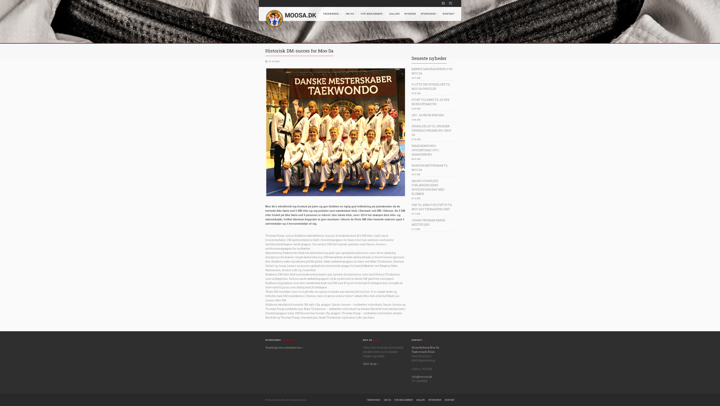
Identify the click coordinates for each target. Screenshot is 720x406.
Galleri (394, 14)
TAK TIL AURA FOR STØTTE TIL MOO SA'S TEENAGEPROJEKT (432, 209)
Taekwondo (331, 14)
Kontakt (449, 14)
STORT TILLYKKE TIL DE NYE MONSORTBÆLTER (430, 104)
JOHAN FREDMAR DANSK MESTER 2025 (428, 224)
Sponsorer (428, 14)
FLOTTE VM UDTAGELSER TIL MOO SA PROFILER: (431, 89)
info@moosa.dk (422, 376)
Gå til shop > (370, 364)
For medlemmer (371, 14)
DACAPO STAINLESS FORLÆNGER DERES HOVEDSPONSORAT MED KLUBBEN (428, 189)
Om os (350, 14)
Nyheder (410, 14)
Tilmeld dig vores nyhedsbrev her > (284, 347)
